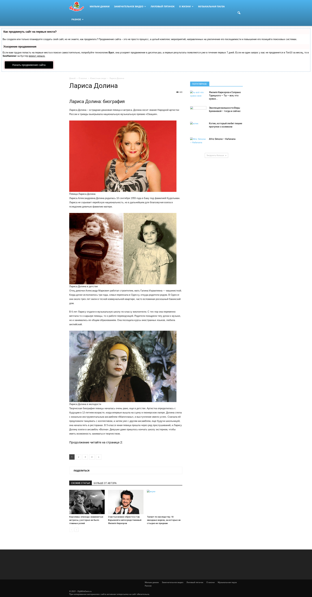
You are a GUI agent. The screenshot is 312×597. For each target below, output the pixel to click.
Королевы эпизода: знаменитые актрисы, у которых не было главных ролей (86, 520)
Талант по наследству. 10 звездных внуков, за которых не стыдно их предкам (164, 520)
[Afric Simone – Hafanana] (198, 143)
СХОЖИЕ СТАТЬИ (80, 483)
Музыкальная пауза (211, 6)
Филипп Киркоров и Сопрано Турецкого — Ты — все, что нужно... (225, 95)
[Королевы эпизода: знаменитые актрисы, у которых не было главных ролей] (87, 502)
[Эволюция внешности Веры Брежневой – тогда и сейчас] (198, 112)
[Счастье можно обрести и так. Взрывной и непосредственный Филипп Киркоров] (125, 502)
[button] (239, 13)
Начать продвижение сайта (29, 65)
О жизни (185, 6)
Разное (76, 19)
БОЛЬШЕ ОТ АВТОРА (105, 483)
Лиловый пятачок (163, 6)
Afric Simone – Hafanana (222, 139)
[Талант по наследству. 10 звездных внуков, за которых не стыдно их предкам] (164, 502)
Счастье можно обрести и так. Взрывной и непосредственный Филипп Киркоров (124, 520)
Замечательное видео (128, 6)
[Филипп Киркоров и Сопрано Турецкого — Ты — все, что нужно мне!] (198, 96)
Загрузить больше (215, 155)
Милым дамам (100, 6)
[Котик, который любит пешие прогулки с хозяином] (198, 127)
